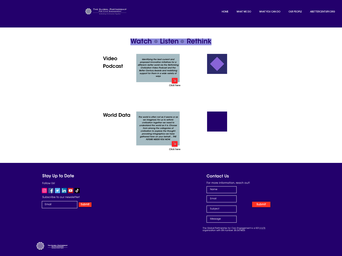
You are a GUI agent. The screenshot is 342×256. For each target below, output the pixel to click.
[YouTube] (70, 190)
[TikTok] (77, 190)
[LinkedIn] (64, 190)
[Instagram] (44, 190)
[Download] (175, 81)
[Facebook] (51, 190)
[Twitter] (57, 190)
